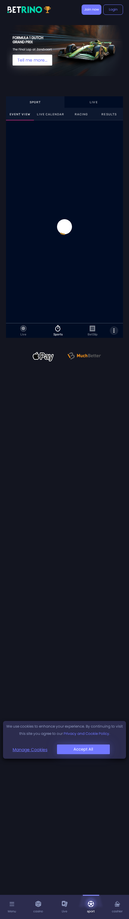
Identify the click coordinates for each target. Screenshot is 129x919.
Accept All (83, 749)
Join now (91, 9)
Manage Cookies (30, 750)
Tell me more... (32, 60)
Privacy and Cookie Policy (86, 733)
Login (113, 9)
